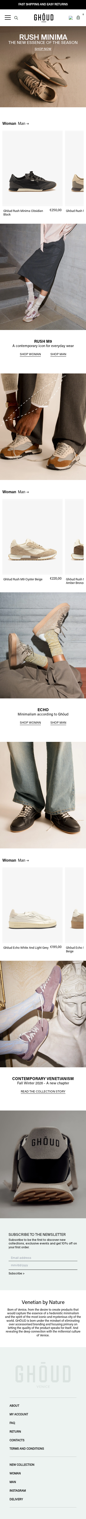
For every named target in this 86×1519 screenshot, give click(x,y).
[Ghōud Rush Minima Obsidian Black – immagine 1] (32, 168)
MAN (13, 1482)
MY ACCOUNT (19, 1414)
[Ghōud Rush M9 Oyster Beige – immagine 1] (32, 537)
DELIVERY (16, 1499)
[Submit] (16, 17)
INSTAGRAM (18, 1490)
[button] (78, 18)
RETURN (15, 1431)
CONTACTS (17, 1440)
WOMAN (15, 1473)
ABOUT (14, 1406)
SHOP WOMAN (30, 354)
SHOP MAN (58, 354)
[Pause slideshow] (2, 28)
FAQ (12, 1423)
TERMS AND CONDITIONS (27, 1448)
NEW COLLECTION (22, 1465)
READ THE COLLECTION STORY (43, 1091)
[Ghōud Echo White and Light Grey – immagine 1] (32, 905)
